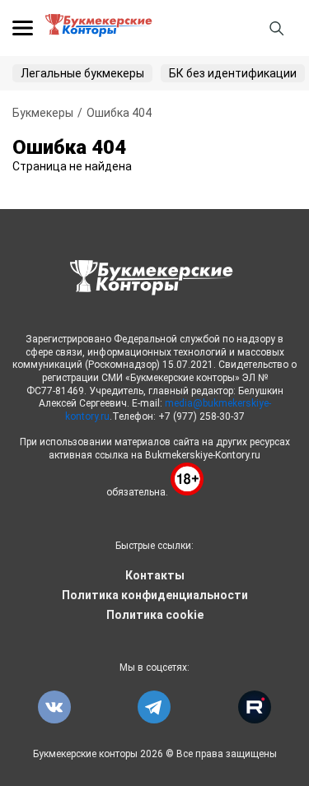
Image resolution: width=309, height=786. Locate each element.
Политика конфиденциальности (155, 595)
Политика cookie (155, 615)
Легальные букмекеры (82, 73)
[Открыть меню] (22, 28)
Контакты (155, 575)
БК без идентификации (233, 73)
